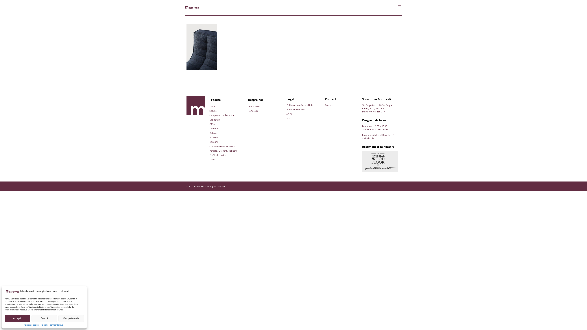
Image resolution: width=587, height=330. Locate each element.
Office (212, 124)
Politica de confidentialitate (52, 325)
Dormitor (214, 128)
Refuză (44, 318)
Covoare (213, 141)
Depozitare (214, 119)
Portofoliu (253, 110)
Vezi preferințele (71, 318)
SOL (288, 118)
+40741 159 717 (377, 111)
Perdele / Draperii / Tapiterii (223, 150)
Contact (329, 105)
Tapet (212, 159)
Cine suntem (254, 106)
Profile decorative (218, 155)
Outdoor (213, 133)
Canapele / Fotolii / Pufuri (221, 115)
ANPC (289, 113)
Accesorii (213, 137)
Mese (212, 106)
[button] (399, 7)
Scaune (213, 110)
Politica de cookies (31, 325)
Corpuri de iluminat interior (222, 146)
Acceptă (17, 318)
